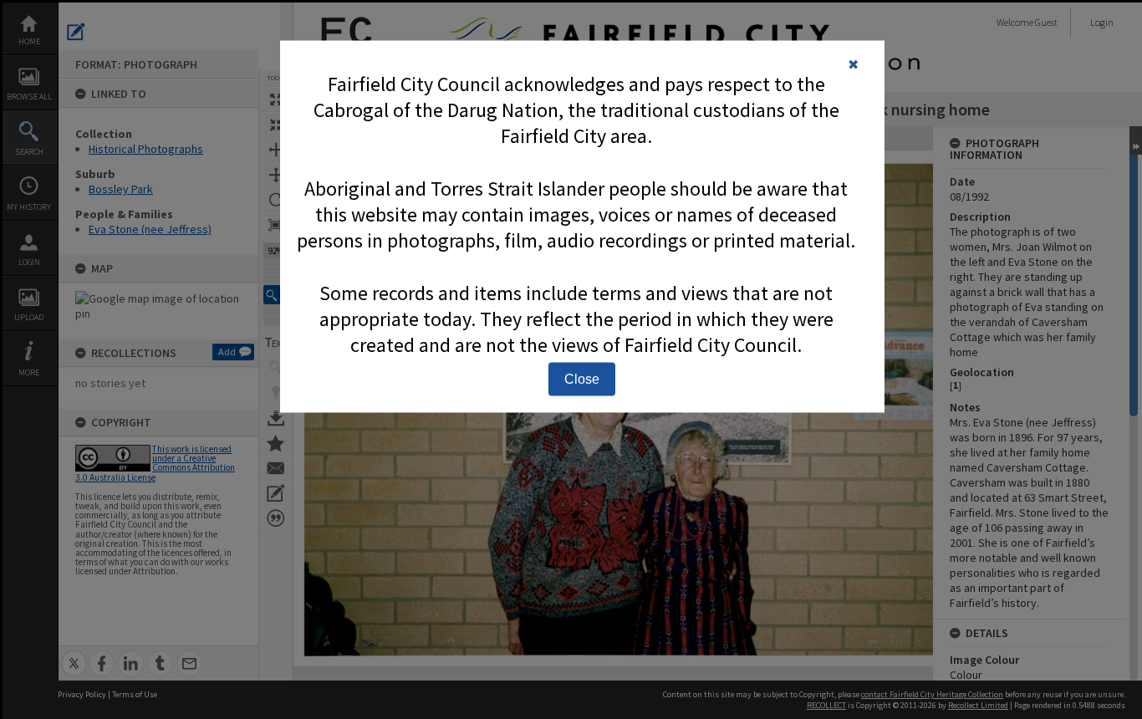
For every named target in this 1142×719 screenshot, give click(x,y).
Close (581, 379)
